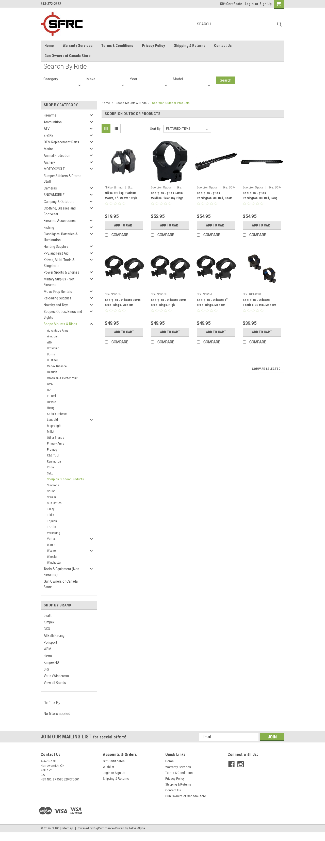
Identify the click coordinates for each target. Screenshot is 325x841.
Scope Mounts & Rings (60, 324)
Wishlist (108, 767)
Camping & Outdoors (59, 201)
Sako (50, 473)
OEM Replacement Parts (61, 142)
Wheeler (52, 557)
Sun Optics (54, 503)
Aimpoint (53, 336)
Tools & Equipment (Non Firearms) (61, 572)
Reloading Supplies (57, 298)
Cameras (50, 188)
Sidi (46, 669)
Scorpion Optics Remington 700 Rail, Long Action (260, 198)
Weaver (52, 550)
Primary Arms (55, 443)
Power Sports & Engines (61, 272)
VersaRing (53, 533)
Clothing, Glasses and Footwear (60, 211)
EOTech (52, 396)
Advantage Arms (57, 330)
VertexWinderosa (56, 676)
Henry (50, 408)
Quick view (124, 180)
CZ (49, 390)
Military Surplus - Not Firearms (59, 282)
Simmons (53, 485)
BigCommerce (103, 828)
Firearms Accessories (60, 220)
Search (225, 80)
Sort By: (155, 128)
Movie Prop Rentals (58, 291)
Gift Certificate (231, 4)
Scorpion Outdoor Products (65, 479)
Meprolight (54, 426)
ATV (47, 128)
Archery (49, 162)
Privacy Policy (153, 45)
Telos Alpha (137, 828)
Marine (49, 149)
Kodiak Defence (57, 414)
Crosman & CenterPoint (62, 378)
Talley (50, 509)
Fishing (49, 227)
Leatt (48, 615)
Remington (54, 461)
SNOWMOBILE (54, 195)
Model (178, 79)
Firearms (50, 115)
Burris (51, 354)
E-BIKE (48, 135)
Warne (51, 545)
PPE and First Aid (56, 253)
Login (249, 4)
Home (49, 45)
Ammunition (53, 122)
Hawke (51, 402)
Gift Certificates (114, 761)
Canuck (52, 372)
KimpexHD (51, 662)
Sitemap (67, 828)
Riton (50, 467)
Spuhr (51, 491)
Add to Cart (124, 225)
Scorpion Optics (161, 187)
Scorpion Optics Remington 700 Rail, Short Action (214, 198)
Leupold (52, 420)
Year (133, 79)
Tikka (50, 515)
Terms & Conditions (117, 45)
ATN (49, 342)
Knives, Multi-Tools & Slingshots (59, 263)
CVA (50, 384)
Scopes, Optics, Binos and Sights (63, 314)
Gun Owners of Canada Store (67, 55)
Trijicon (52, 521)
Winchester (54, 562)
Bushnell (52, 360)
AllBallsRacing (54, 635)
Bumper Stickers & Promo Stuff (63, 179)
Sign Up (265, 4)
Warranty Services (77, 45)
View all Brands (55, 682)
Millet (50, 431)
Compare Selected (266, 369)
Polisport (50, 642)
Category (50, 79)
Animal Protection (57, 155)
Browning (53, 348)
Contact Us (223, 45)
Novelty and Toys (56, 305)
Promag (52, 449)
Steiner (51, 497)
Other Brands (55, 437)
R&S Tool (53, 455)
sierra (48, 656)
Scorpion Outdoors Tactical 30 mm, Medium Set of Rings (259, 305)
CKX (47, 629)
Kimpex (49, 622)
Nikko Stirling (114, 187)
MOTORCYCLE (54, 169)
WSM (47, 649)
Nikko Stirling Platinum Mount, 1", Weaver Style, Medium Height (121, 198)
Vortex (51, 539)
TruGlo (51, 527)
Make (91, 79)
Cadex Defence (57, 366)
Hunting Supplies (56, 246)
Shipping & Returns (189, 45)
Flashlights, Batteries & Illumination (61, 237)
